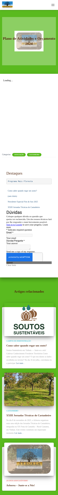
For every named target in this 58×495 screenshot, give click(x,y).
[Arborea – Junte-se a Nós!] (29, 459)
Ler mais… (20, 363)
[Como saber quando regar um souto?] (29, 319)
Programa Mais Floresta (20, 181)
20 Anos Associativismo (17, 481)
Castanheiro (34, 154)
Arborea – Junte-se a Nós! (20, 485)
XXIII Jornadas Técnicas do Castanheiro (24, 207)
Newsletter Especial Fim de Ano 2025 (23, 202)
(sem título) (12, 196)
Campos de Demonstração (18, 341)
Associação (19, 154)
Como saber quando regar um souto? (22, 191)
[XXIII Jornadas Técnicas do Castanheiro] (29, 389)
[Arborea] (8, 5)
